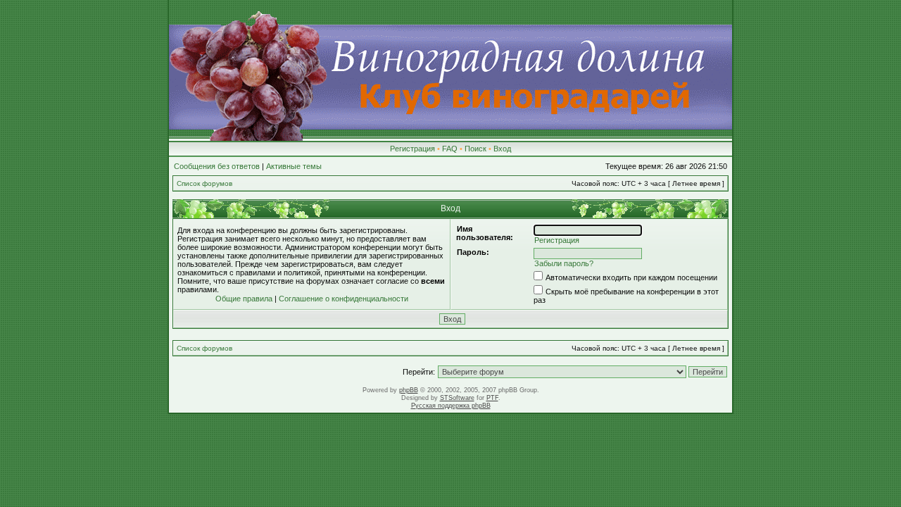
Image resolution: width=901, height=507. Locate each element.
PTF (492, 397)
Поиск (475, 148)
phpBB (408, 390)
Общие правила (243, 298)
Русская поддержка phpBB (451, 405)
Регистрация (412, 148)
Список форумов (204, 183)
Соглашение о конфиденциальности (343, 298)
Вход (502, 148)
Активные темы (294, 166)
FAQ (450, 148)
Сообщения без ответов (217, 166)
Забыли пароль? (563, 263)
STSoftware (457, 397)
